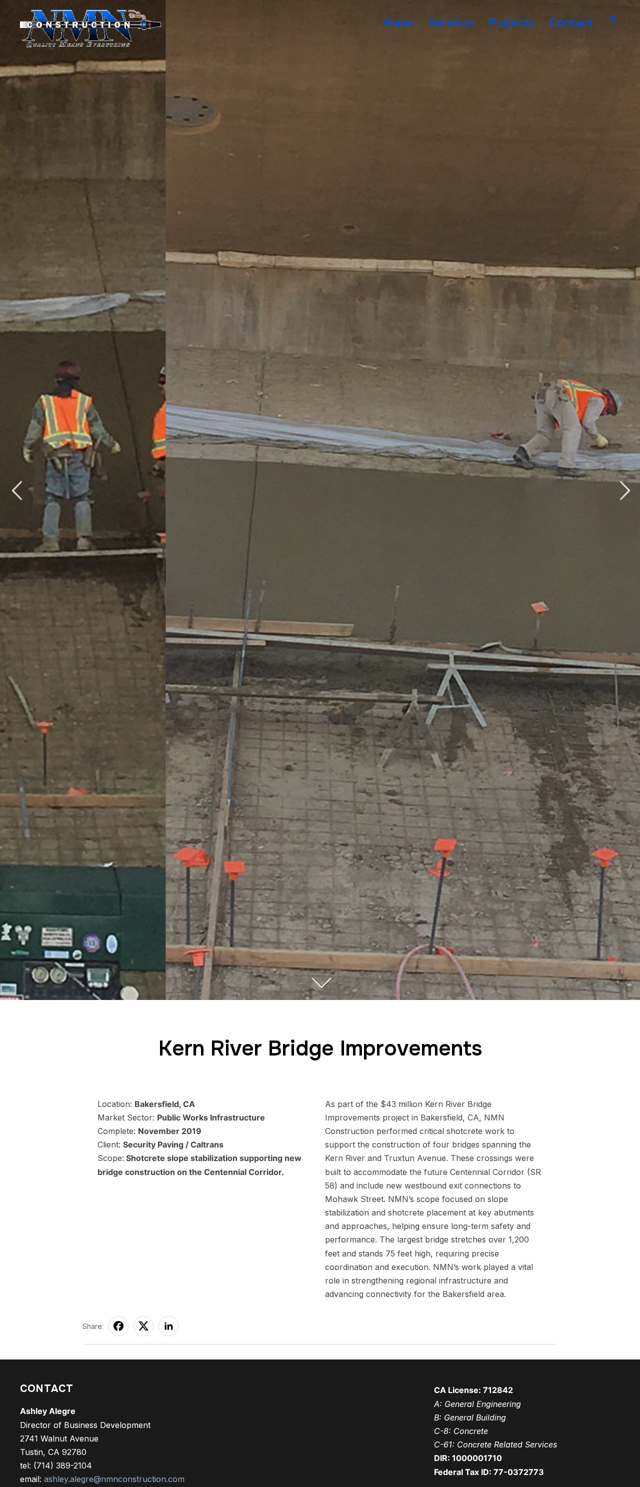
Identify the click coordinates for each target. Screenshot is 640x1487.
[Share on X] (144, 1326)
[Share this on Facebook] (118, 1326)
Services (451, 23)
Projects (511, 23)
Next (624, 491)
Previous (16, 491)
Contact (570, 23)
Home (398, 23)
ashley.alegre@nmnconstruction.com (114, 1479)
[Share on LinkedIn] (168, 1326)
